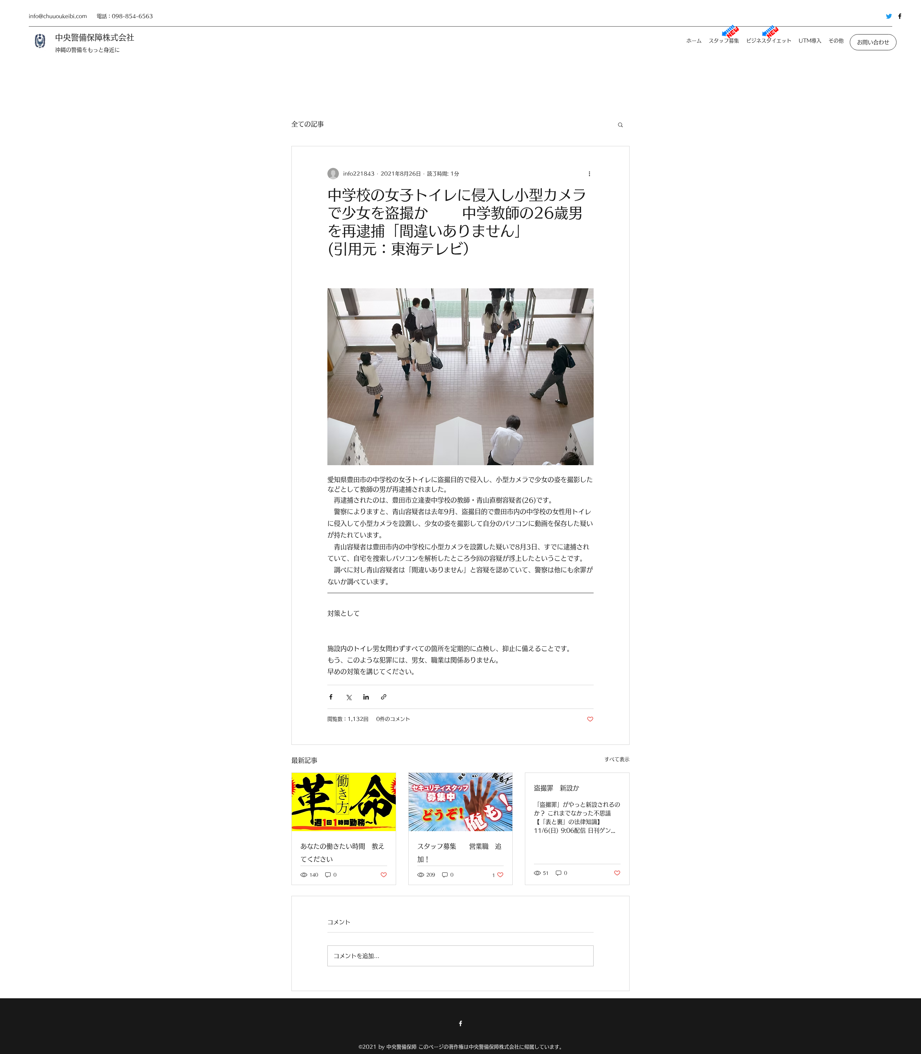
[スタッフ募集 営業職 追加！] (461, 802)
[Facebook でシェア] (330, 696)
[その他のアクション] (589, 173)
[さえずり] (889, 16)
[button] (620, 124)
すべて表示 (617, 759)
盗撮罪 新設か (556, 788)
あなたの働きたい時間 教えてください (342, 852)
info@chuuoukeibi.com (58, 16)
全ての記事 (307, 124)
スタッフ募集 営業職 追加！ (459, 852)
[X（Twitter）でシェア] (348, 696)
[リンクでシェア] (383, 696)
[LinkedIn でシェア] (366, 696)
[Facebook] (899, 16)
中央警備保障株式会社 (94, 37)
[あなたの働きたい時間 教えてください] (344, 802)
